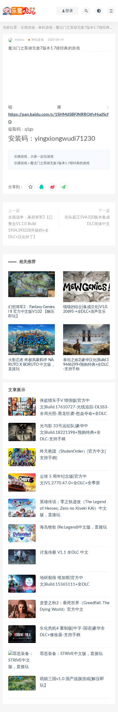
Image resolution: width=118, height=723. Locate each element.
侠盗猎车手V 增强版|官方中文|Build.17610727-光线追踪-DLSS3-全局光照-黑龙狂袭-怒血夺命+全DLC (74, 407)
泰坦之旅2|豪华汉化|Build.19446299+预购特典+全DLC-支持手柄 (86, 364)
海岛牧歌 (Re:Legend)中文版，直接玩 (73, 527)
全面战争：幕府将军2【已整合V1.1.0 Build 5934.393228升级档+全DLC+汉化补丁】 (30, 227)
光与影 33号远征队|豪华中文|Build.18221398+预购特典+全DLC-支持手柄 (70, 432)
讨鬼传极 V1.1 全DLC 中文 (64, 552)
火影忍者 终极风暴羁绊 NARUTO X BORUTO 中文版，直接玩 (31, 364)
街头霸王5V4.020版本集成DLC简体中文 (87, 221)
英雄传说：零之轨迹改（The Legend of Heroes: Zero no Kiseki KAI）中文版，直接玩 (73, 508)
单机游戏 (45, 27)
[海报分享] (63, 187)
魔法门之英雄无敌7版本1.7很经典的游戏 (59, 163)
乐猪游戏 (28, 27)
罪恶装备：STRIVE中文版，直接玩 (71, 654)
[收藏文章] (30, 187)
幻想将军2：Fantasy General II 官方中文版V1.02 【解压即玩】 (31, 311)
